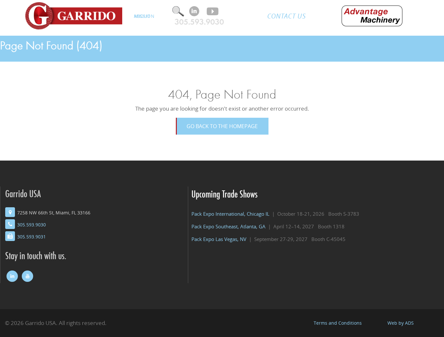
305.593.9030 (199, 22)
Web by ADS (400, 323)
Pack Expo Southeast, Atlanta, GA (228, 226)
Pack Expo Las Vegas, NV (218, 239)
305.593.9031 (31, 237)
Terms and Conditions (338, 323)
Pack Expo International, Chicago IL (230, 214)
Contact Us (286, 16)
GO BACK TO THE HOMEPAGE (222, 126)
